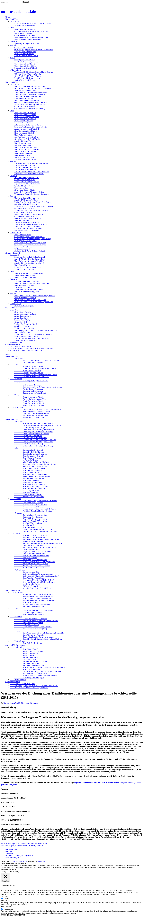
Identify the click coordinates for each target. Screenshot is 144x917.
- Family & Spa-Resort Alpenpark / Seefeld (33, 529)
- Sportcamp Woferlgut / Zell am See (31, 381)
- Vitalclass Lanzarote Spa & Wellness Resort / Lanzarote (38, 543)
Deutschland (14, 21)
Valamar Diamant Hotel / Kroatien (26, 168)
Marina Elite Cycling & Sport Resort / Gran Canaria (32, 202)
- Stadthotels (16, 647)
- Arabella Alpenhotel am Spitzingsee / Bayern (34, 596)
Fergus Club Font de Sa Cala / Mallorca (28, 214)
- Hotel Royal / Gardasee (26, 480)
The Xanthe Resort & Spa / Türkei (26, 62)
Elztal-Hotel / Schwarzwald (24, 98)
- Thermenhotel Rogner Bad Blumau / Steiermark (35, 531)
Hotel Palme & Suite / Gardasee (25, 147)
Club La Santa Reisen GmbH (20, 346)
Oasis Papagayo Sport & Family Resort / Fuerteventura (33, 50)
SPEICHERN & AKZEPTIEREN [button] (13, 915)
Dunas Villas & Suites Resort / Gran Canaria (30, 300)
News (7, 17)
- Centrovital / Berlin (25, 659)
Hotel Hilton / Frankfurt (22, 312)
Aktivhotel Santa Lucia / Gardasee (26, 137)
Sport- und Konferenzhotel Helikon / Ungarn (30, 245)
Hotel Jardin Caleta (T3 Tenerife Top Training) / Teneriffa (34, 296)
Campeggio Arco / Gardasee (24, 35)
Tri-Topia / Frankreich (22, 249)
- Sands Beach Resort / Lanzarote (29, 541)
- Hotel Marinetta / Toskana (27, 458)
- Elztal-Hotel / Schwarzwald (28, 436)
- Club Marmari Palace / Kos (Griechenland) (33, 574)
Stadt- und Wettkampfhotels (15, 308)
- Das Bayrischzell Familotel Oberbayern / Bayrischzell (37, 425)
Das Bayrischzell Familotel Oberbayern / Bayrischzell (33, 88)
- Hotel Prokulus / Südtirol (27, 472)
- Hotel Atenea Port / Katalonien (29, 635)
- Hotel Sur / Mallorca (25, 558)
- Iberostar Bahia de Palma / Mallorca (31, 564)
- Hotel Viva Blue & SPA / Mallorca (30, 535)
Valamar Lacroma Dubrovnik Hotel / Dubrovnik (31, 172)
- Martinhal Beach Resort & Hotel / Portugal (33, 588)
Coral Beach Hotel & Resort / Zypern (27, 76)
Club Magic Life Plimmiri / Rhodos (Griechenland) (32, 239)
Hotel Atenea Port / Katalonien (25, 298)
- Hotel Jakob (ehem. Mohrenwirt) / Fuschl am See (36, 621)
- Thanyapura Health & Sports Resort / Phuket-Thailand (37, 409)
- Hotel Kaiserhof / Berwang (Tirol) (30, 629)
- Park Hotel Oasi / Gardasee (28, 482)
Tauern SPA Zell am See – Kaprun (26, 182)
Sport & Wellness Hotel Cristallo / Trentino (29, 273)
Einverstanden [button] (11, 869)
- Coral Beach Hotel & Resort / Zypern (31, 413)
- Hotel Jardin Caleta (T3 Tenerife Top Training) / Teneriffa (39, 633)
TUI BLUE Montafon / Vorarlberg (26, 281)
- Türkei (14, 395)
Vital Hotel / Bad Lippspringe (24, 269)
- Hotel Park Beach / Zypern (28, 643)
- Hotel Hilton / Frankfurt (26, 649)
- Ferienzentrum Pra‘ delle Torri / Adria (31, 377)
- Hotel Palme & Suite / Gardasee (29, 484)
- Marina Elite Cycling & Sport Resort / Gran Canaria (37, 539)
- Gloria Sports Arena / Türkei (28, 397)
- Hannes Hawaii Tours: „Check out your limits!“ (29, 688)
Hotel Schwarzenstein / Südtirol (25, 131)
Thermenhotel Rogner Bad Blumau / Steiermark (31, 194)
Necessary (7, 898)
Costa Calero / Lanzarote (23, 212)
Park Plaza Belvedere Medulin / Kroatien (29, 174)
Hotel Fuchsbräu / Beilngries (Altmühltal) (29, 261)
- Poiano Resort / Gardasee (27, 371)
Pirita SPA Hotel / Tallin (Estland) (26, 336)
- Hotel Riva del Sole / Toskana (29, 452)
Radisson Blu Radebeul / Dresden (26, 324)
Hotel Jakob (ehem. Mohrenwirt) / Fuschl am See (31, 283)
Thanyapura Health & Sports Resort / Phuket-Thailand (33, 72)
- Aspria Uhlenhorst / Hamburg (29, 651)
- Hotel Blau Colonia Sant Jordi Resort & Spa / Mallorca (38, 639)
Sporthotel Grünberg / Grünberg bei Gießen (29, 263)
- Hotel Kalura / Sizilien (26, 493)
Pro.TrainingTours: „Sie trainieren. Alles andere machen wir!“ (32, 348)
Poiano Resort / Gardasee (23, 33)
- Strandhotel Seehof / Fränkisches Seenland (33, 594)
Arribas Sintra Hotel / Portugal (25, 80)
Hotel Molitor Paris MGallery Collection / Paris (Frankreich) (35, 330)
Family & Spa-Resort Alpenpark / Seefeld (29, 192)
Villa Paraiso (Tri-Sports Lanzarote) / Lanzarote (31, 210)
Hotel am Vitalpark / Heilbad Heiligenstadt (29, 86)
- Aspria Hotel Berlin (25, 655)
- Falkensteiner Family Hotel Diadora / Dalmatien (35, 501)
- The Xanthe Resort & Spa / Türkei (30, 399)
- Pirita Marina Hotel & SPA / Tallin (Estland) (34, 580)
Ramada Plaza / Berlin (22, 320)
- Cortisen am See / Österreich (28, 517)
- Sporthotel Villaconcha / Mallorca (30, 537)
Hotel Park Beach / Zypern (24, 306)
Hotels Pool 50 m (11, 19)
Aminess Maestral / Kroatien (24, 165)
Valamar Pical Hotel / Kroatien (25, 170)
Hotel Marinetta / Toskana (23, 121)
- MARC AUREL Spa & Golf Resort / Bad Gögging (36, 360)
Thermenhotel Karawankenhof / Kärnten (28, 289)
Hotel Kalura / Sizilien (22, 155)
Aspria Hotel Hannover (22, 316)
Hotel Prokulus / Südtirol (23, 135)
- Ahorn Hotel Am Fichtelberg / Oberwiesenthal (34, 430)
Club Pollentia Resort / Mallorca (25, 216)
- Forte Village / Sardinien (27, 491)
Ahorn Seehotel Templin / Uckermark (27, 96)
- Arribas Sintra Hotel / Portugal (29, 417)
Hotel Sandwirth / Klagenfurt (24, 285)
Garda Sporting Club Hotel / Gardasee (28, 139)
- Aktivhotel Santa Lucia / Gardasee (30, 474)
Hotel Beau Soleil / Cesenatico (25, 113)
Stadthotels (14, 310)
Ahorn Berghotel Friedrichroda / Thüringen (29, 94)
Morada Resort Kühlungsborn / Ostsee (28, 267)
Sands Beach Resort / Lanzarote (25, 204)
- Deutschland (16, 358)
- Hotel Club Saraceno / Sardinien (30, 489)
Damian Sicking (9, 703)
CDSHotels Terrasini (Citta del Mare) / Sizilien (31, 31)
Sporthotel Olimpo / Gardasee (25, 141)
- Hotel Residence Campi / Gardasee (30, 486)
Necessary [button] (4, 896)
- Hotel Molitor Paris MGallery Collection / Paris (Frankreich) (39, 667)
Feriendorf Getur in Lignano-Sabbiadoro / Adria (31, 37)
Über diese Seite (11, 849)
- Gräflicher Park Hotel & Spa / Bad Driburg (33, 446)
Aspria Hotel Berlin (21, 318)
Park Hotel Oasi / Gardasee (24, 145)
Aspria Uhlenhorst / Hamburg (25, 314)
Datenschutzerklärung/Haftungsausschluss (20, 855)
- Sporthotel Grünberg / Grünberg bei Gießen (34, 600)
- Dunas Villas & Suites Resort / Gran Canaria (34, 637)
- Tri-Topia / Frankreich (26, 586)
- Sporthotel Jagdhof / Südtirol (28, 613)
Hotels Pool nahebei (12, 253)
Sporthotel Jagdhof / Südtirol (24, 275)
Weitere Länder (15, 70)
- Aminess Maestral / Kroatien (28, 503)
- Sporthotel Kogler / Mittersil (28, 523)
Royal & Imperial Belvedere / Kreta (27, 78)
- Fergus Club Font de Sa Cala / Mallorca (32, 552)
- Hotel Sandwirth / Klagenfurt (28, 623)
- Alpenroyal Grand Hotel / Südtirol (30, 466)
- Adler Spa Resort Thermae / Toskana (31, 462)
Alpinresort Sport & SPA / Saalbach (27, 184)
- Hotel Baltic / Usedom (26, 602)
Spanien (13, 46)
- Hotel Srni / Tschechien (26, 572)
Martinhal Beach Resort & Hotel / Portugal (29, 251)
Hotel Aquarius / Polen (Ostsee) (25, 241)
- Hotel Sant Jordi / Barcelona (28, 391)
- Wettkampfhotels (18, 680)
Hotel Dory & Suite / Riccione (25, 277)
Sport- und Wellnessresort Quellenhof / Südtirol (31, 127)
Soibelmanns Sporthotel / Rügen (25, 90)
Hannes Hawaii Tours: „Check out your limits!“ (27, 350)
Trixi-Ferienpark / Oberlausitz (24, 25)
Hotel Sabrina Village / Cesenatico (26, 117)
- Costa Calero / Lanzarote (27, 549)
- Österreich (16, 379)
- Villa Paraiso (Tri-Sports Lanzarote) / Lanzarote (35, 547)
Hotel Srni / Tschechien (22, 235)
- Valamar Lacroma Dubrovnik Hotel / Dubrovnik (35, 509)
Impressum (9, 853)
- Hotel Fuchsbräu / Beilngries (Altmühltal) (33, 598)
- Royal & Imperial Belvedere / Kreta (31, 415)
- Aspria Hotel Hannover (26, 653)
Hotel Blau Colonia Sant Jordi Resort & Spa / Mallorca (33, 302)
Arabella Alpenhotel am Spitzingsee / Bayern (30, 259)
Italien (12, 27)
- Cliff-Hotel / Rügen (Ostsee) (28, 444)
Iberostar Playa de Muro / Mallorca (26, 222)
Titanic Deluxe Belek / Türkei (25, 66)
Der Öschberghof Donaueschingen (26, 100)
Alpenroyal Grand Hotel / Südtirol (26, 129)
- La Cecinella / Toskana (26, 460)
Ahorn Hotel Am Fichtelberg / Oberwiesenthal (30, 92)
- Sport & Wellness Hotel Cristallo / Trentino (33, 610)
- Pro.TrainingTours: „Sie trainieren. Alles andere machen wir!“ (34, 686)
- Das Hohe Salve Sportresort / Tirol (30, 515)
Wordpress (41, 861)
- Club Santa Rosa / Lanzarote (28, 545)
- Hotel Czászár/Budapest (27, 669)
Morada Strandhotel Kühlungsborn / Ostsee (29, 104)
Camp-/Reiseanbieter (12, 344)
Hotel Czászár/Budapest (23, 332)
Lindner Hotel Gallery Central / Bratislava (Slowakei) (33, 334)
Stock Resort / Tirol (21, 188)
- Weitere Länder (17, 407)
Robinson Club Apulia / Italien (25, 159)
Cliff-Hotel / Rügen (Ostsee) (24, 107)
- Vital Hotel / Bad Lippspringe (29, 606)
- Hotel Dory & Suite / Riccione (29, 615)
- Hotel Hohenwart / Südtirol (28, 470)
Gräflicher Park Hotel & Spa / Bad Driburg (29, 109)
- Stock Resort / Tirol (25, 525)
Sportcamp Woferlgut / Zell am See (26, 44)
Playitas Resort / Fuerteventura (25, 52)
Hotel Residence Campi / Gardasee (26, 149)
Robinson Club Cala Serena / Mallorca (28, 229)
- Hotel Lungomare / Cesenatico (29, 456)
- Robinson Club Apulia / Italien (29, 497)
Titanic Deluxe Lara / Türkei (24, 64)
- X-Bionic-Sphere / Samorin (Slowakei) (32, 411)
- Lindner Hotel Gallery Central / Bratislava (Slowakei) (37, 671)
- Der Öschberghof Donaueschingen (30, 438)
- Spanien (15, 383)
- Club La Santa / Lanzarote (27, 385)
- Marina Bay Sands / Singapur (29, 678)
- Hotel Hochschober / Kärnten (29, 527)
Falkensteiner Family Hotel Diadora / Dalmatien (31, 163)
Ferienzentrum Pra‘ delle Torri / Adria (27, 39)
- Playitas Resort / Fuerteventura (29, 389)
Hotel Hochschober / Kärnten (24, 190)
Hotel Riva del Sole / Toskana (25, 115)
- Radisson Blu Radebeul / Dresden (30, 661)
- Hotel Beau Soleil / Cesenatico (29, 450)
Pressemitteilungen (31, 703)
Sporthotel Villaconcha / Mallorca (26, 200)
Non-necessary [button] (6, 907)
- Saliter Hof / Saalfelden (26, 625)
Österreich (13, 41)
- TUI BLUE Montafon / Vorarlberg (30, 619)
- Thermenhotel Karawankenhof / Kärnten (33, 627)
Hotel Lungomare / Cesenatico (25, 119)
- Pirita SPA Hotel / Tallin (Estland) (30, 674)
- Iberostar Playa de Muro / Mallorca (30, 560)
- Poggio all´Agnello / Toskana (28, 367)
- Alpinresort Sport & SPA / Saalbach (31, 521)
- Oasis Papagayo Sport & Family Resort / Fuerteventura (38, 387)
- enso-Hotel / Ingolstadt (26, 663)
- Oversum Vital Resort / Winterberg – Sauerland (35, 440)
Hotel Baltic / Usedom (22, 265)
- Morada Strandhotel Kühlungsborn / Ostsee (33, 442)
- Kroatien (15, 499)
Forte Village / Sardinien (23, 153)
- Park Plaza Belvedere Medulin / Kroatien (33, 511)
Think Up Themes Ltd (19, 861)
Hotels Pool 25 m (11, 82)
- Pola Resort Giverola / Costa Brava (31, 568)
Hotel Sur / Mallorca (21, 220)
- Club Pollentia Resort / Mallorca (29, 554)
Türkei (12, 58)
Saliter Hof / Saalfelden (22, 287)
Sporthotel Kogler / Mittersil (24, 186)
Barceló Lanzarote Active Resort (26, 56)
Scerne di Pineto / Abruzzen (24, 157)
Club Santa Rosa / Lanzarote (24, 208)
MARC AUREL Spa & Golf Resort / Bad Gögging (32, 23)
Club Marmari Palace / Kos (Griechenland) (29, 237)
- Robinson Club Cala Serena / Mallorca (32, 566)
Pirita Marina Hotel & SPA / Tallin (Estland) (30, 243)
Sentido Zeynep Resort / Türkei (25, 68)
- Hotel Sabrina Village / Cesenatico (30, 454)
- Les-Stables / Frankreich (27, 584)
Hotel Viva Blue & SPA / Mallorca (26, 198)
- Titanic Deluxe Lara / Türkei (28, 401)
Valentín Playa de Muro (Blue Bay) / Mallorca (30, 224)
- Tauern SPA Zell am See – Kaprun (30, 519)
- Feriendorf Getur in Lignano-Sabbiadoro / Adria (35, 375)
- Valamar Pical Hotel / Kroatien (29, 507)
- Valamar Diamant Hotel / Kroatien (30, 505)
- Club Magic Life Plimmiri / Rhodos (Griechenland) (36, 576)
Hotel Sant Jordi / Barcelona (24, 54)
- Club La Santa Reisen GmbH (22, 684)
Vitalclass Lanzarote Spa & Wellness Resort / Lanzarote (34, 206)
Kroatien (13, 161)
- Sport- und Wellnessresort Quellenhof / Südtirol (35, 464)
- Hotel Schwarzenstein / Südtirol (29, 468)
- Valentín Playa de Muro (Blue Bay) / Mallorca (34, 562)
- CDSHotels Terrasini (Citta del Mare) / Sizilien (35, 369)
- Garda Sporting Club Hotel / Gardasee (32, 476)
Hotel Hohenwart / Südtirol (24, 133)
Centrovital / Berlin (21, 322)
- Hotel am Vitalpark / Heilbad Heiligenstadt (33, 423)
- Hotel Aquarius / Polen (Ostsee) (29, 578)
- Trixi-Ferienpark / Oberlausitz (29, 362)
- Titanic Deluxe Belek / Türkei (29, 403)
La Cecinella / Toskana (22, 123)
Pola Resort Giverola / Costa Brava (26, 231)
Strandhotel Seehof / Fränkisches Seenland (29, 257)
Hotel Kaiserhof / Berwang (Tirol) (26, 292)
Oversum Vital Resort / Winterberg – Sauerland (31, 102)
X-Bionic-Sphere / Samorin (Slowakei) (28, 74)
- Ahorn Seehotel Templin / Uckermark (31, 434)
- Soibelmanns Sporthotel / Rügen (30, 428)
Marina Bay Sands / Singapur (24, 340)
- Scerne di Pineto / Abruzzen (28, 495)
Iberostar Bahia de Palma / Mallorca (27, 226)
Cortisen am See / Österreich (24, 180)
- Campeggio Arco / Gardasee (28, 373)
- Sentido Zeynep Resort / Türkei (29, 405)
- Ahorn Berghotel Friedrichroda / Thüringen (33, 432)
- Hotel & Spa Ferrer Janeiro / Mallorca (31, 556)
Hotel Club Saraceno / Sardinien (25, 151)
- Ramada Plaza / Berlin (26, 657)
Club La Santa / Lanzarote (23, 48)
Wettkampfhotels (16, 342)
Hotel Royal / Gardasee (22, 143)
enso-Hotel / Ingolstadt (22, 326)
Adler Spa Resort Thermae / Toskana (27, 125)
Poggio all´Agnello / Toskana (24, 29)
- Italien (14, 364)
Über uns (8, 851)
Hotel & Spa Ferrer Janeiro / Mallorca (27, 218)
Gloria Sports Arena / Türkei (24, 60)
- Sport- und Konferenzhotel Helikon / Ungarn (34, 582)
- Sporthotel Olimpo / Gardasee (29, 478)
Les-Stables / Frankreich (23, 247)
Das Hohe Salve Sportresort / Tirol (26, 178)
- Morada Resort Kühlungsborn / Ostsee (32, 604)
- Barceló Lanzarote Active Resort (30, 393)
